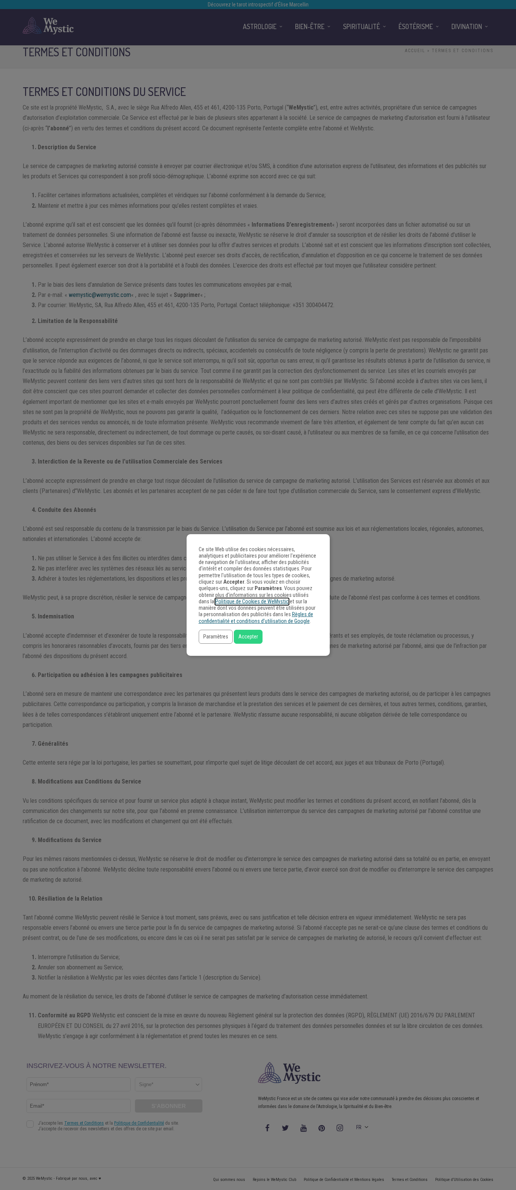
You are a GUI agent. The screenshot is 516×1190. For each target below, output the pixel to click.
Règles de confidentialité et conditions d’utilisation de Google (256, 617)
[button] (216, 637)
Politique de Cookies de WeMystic (252, 601)
